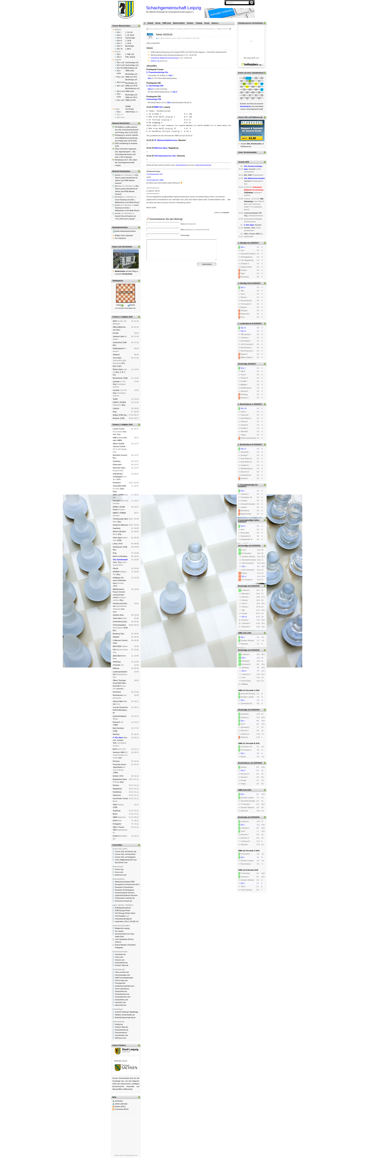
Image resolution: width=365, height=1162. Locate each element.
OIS (114, 650)
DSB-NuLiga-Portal (122, 911)
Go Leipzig (119, 931)
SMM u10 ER (130, 100)
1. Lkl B (128, 41)
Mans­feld (116, 455)
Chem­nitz (116, 665)
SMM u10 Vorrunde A (246, 851)
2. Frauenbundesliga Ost (157, 72)
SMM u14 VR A (131, 77)
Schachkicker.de (121, 963)
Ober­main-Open (119, 468)
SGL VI (119, 46)
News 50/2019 (164, 34)
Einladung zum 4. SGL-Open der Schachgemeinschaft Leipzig (126, 162)
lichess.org (119, 869)
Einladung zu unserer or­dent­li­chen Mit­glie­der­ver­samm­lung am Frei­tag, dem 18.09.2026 (126, 138)
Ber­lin (115, 749)
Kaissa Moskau (121, 945)
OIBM (115, 817)
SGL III (119, 38)
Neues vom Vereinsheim (122, 247)
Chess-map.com (121, 980)
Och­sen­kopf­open (119, 625)
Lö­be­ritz (116, 408)
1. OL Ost (128, 32)
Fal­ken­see (117, 795)
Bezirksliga (129, 46)
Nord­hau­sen (117, 547)
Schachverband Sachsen (124, 893)
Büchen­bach (118, 378)
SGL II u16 (121, 65)
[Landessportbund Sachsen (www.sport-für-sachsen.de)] (125, 1074)
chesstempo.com (121, 1035)
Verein (157, 23)
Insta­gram (119, 948)
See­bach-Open (119, 337)
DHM (115, 821)
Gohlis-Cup (155, 61)
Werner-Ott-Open (119, 532)
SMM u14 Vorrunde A (246, 690)
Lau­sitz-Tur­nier (118, 429)
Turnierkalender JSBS (155, 180)
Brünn (115, 814)
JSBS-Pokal (130, 112)
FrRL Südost (130, 57)
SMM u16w (129, 71)
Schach (174, 38)
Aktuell (150, 23)
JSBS (119, 440)
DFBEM (123, 513)
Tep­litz (115, 399)
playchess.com (120, 875)
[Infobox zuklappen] (139, 25)
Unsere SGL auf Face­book (125, 854)
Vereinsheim (206, 278)
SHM (115, 438)
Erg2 (119, 366)
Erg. (118, 330)
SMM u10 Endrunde (246, 870)
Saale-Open (117, 618)
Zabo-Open (117, 656)
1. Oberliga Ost (244, 243)
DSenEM (116, 501)
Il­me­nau (116, 785)
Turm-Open (117, 358)
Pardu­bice (117, 483)
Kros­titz (115, 333)
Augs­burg (116, 528)
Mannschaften (179, 23)
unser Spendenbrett (255, 73)
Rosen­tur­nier (118, 695)
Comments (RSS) (121, 1109)
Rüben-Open (118, 369)
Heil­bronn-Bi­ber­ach (120, 525)
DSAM (115, 836)
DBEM (115, 513)
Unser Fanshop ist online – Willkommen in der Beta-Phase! (127, 208)
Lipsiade (116, 382)
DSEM (115, 402)
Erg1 (114, 366)
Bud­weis (116, 418)
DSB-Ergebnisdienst (123, 908)
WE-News (196, 38)
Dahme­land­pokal (119, 716)
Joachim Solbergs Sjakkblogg (126, 1012)
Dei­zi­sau (116, 761)
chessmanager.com (122, 975)
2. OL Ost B (129, 35)
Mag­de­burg (117, 789)
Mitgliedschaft (196, 278)
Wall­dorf (116, 637)
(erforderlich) (188, 224)
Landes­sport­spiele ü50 (253, 213)
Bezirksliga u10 (131, 95)
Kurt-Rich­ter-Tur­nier (120, 799)
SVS (123, 363)
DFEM (121, 495)
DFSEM (123, 402)
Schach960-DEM (119, 486)
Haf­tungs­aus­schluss (153, 280)
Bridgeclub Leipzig (122, 928)
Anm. (115, 562)
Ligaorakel (119, 922)
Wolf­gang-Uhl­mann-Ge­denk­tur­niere (119, 580)
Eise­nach (116, 722)
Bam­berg (116, 634)
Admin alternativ (121, 1104)
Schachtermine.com (122, 997)
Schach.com (119, 960)
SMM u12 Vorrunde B (246, 743)
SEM (114, 827)
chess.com (119, 872)
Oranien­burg (118, 622)
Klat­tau (115, 415)
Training (199, 23)
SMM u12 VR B (131, 86)
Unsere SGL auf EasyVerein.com (125, 1155)
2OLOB (132, 922)
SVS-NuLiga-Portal (122, 913)
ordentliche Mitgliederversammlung (164, 58)
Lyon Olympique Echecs (124, 939)
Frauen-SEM (254, 234)
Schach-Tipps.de (121, 1027)
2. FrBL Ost (129, 54)
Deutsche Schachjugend (124, 890)
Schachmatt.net (121, 1033)
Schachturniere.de (122, 994)
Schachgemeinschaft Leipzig (173, 7)
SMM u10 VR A (131, 97)
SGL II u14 (121, 82)
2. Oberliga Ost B (245, 283)
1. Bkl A (128, 49)
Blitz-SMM (248, 175)
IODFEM (116, 572)
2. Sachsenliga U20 (154, 86)
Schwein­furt (117, 342)
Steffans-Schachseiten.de (125, 1015)
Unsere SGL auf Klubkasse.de (250, 117)
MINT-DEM (117, 646)
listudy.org (119, 1024)
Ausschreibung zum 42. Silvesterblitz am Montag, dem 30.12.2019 (172, 29)
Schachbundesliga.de (123, 919)
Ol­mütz (115, 568)
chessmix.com (120, 1002)
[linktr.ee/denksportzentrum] (125, 231)
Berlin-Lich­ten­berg (120, 556)
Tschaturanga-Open (120, 519)
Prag (114, 412)
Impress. (215, 23)
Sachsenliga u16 (131, 63)
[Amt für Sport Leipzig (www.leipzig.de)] (126, 1054)
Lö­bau (115, 544)
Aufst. (133, 913)
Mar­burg (116, 734)
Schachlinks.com (121, 1000)
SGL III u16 (121, 68)
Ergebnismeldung (165, 38)
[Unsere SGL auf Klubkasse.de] (251, 130)
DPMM (128, 106)
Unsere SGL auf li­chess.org (125, 852)
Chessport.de (120, 983)
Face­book (131, 945)
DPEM (115, 507)
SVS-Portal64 (120, 916)
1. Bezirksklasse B (245, 445)
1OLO (126, 922)
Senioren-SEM (118, 752)
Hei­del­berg (117, 792)
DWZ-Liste (167, 23)
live (114, 375)
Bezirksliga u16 (131, 68)
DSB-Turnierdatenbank (124, 978)
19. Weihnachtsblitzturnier (165, 140)
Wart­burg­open (118, 348)
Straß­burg (116, 461)
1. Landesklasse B (245, 324)
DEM (115, 321)
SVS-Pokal (129, 109)
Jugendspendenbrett (203, 165)
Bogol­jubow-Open (120, 779)
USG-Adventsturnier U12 (165, 156)
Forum (206, 23)
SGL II (119, 35)
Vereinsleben (187, 38)
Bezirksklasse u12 (132, 88)
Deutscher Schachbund (124, 887)
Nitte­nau (116, 668)
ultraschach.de (120, 1005)
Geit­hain (116, 615)
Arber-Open (117, 538)
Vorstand (187, 278)
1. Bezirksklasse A (245, 404)
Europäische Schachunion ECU (127, 884)
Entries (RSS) (120, 1107)
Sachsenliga (130, 38)
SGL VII (119, 49)
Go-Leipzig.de (120, 238)
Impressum (227, 278)
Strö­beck (116, 355)
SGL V (119, 43)
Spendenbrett (181, 165)
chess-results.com (122, 972)
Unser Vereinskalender (247, 152)
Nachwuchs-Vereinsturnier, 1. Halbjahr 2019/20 (212, 29)
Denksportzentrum (120, 227)
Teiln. (115, 743)
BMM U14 (158, 107)
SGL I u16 (120, 63)
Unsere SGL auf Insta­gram (125, 857)
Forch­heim (117, 692)
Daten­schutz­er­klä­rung (169, 280)
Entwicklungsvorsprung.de (125, 1018)
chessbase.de (120, 954)
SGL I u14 (120, 77)
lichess (118, 942)
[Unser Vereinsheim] (125, 259)
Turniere (190, 23)
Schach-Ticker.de (121, 965)
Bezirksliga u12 (131, 83)
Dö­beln (115, 776)
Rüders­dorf (117, 465)
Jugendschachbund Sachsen (126, 895)
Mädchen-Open (160, 148)
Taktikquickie (117, 281)
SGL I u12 (120, 86)
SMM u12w (129, 91)
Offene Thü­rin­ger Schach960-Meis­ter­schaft (119, 683)
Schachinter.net (121, 991)
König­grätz (117, 824)
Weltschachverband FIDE (125, 882)
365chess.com (120, 1038)
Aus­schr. (124, 455)
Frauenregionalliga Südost (248, 520)
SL (137, 922)
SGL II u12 (121, 91)
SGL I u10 (120, 100)
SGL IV (119, 41)
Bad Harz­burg (118, 728)
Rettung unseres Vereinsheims (250, 23)
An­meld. (120, 740)
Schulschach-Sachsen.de (125, 898)
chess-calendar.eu (122, 989)
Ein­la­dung (249, 193)
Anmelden (119, 1101)
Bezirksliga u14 (131, 74)
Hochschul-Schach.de (123, 901)
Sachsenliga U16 (153, 99)
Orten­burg (117, 662)
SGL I (119, 32)
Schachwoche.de (121, 1030)
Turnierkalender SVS (154, 174)
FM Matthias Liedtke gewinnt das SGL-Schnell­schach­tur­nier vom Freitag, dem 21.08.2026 (127, 129)
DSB (124, 342)
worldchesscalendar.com (124, 986)
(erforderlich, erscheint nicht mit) (195, 230)
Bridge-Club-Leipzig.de (124, 236)
